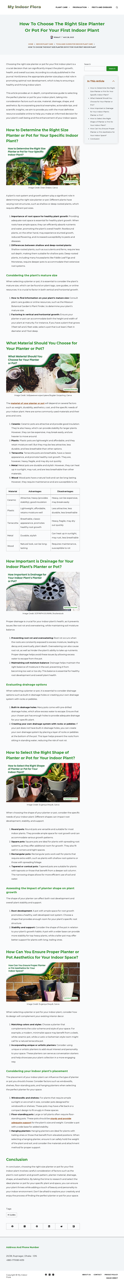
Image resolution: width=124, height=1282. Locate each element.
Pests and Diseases (102, 7)
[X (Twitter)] (25, 1226)
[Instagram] (53, 1275)
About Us (86, 1275)
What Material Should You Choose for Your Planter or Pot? (101, 101)
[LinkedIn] (49, 1226)
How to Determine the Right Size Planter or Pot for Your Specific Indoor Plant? (102, 91)
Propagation (80, 7)
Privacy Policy (111, 1275)
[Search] (117, 7)
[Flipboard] (74, 1226)
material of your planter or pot (27, 403)
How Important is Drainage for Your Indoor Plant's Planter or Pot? (101, 111)
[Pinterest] (37, 1226)
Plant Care (61, 7)
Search (87, 64)
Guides (12, 1215)
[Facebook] (12, 1226)
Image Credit (112, 1278)
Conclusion (95, 139)
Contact (98, 1275)
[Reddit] (61, 1226)
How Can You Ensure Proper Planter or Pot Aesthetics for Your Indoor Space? (102, 132)
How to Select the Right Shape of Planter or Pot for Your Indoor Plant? (101, 122)
